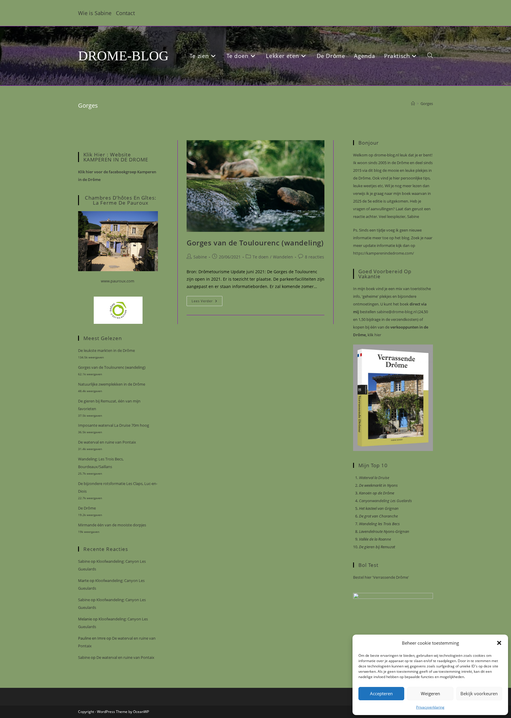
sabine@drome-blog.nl (396, 311)
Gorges (427, 103)
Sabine (200, 257)
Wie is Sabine (94, 13)
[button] (499, 643)
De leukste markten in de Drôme (106, 350)
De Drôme (87, 508)
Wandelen (283, 257)
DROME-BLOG (123, 55)
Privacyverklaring (430, 707)
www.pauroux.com (117, 281)
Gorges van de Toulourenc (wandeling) (255, 243)
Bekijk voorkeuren (479, 693)
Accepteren (381, 693)
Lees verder (207, 302)
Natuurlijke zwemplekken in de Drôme (111, 384)
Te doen (261, 257)
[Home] (413, 103)
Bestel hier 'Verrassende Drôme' (381, 577)
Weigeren (430, 693)
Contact (125, 13)
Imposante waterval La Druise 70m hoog (113, 425)
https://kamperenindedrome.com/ (383, 253)
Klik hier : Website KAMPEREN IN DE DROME (115, 157)
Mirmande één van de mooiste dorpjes (112, 525)
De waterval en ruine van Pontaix (107, 442)
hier (377, 334)
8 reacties (314, 257)
